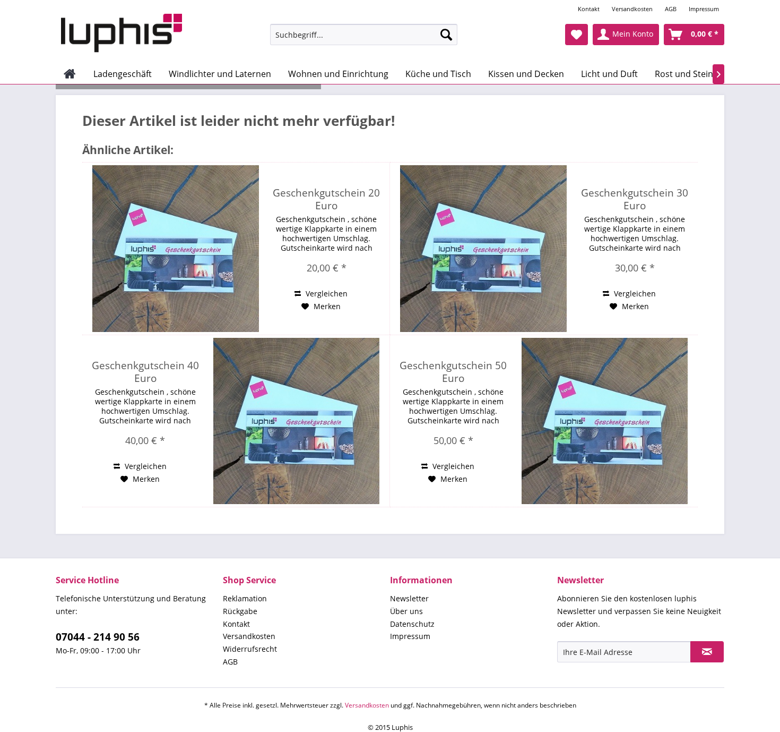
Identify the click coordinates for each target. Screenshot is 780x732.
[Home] (70, 74)
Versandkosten (632, 9)
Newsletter (409, 598)
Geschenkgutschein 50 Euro (453, 372)
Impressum (704, 9)
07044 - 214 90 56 (98, 637)
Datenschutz (412, 624)
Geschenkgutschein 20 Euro (326, 199)
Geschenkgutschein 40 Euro (145, 372)
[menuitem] (589, 9)
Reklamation (245, 598)
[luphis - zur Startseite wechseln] (121, 33)
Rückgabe (240, 611)
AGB (671, 9)
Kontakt (589, 9)
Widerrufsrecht (250, 649)
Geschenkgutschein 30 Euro (634, 199)
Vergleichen (326, 293)
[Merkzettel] (576, 34)
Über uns (406, 611)
